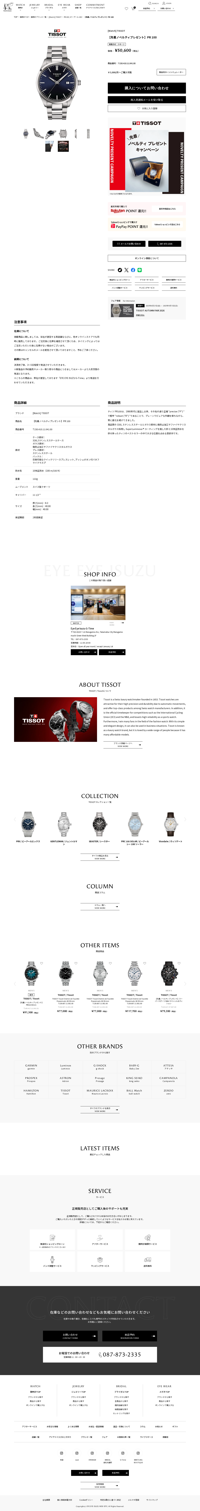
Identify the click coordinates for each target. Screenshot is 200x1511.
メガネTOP (164, 1391)
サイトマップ (152, 1499)
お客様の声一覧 (123, 1437)
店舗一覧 (78, 6)
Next (185, 819)
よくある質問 (73, 1426)
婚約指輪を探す (121, 1405)
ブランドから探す (35, 1397)
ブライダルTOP (121, 1391)
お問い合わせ (165, 8)
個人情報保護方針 (64, 1499)
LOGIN (168, 3)
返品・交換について (121, 1426)
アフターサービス (29, 1426)
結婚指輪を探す (121, 1409)
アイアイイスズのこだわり (95, 6)
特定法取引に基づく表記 (110, 1499)
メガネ (64, 6)
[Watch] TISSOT (55, 17)
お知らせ (159, 1426)
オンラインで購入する (35, 1405)
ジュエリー (35, 6)
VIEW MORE (112, 624)
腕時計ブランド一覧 (38, 17)
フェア (105, 1437)
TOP (16, 17)
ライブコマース (146, 1437)
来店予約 (146, 8)
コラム (142, 1426)
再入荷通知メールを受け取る (147, 100)
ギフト (175, 1426)
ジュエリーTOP (78, 1391)
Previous (15, 819)
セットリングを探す (121, 1413)
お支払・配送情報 (96, 1426)
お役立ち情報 (52, 1426)
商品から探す (35, 1401)
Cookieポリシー (86, 1499)
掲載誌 (165, 1437)
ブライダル (49, 6)
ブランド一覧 (86, 1437)
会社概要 (46, 1499)
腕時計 (20, 6)
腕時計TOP (24, 17)
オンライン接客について (147, 258)
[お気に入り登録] (41, 963)
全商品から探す (121, 1401)
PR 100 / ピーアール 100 (73, 17)
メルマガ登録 (133, 1499)
